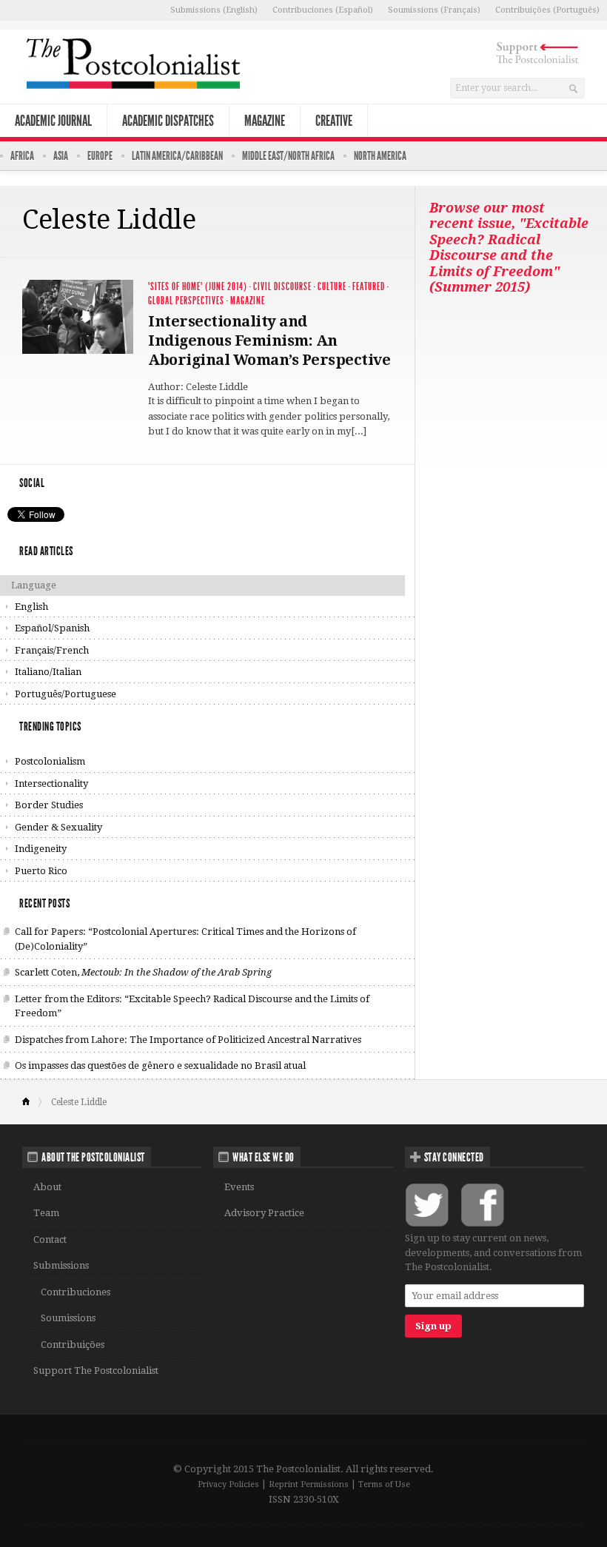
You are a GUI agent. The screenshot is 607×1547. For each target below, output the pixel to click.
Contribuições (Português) (547, 10)
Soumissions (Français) (434, 10)
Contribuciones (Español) (322, 10)
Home (32, 1102)
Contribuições (72, 1344)
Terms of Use (384, 1484)
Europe (100, 156)
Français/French (52, 650)
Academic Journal (53, 121)
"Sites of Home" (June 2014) (197, 287)
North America (380, 156)
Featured (368, 287)
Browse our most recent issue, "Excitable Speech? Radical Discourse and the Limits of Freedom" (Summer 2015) (508, 247)
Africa (22, 156)
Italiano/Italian (48, 671)
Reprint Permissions (309, 1484)
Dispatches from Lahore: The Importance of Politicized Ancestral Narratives (188, 1039)
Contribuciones (75, 1292)
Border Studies (49, 805)
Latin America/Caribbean (177, 156)
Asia (60, 156)
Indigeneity (41, 848)
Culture (332, 287)
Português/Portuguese (65, 693)
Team (46, 1212)
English (31, 606)
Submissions (61, 1265)
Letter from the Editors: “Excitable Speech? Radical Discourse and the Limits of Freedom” (192, 1006)
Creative (333, 121)
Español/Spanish (52, 628)
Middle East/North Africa (288, 156)
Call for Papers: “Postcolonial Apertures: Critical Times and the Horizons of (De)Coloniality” (185, 939)
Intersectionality (51, 783)
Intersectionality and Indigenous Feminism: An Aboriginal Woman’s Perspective (269, 340)
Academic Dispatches (168, 121)
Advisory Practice (264, 1212)
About (47, 1186)
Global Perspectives (186, 301)
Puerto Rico (41, 870)
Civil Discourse (282, 287)
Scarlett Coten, (143, 972)
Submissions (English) (214, 10)
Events (239, 1186)
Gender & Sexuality (58, 827)
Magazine (264, 121)
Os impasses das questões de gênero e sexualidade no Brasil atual (160, 1065)
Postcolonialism (50, 761)
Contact (50, 1239)
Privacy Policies (228, 1484)
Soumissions (68, 1317)
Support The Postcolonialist (95, 1370)
